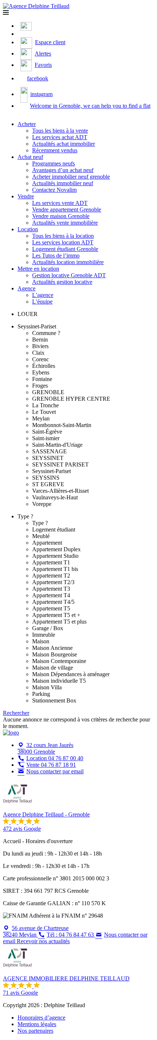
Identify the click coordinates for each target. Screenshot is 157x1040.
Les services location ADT (62, 242)
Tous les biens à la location (63, 236)
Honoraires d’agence (41, 1017)
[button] (6, 12)
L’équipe (42, 301)
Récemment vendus (54, 150)
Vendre (26, 196)
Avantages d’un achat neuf (62, 170)
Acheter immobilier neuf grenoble (71, 177)
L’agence (42, 295)
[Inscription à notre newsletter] (22, 34)
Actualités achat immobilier (63, 144)
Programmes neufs (53, 163)
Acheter (27, 124)
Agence (26, 288)
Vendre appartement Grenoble (66, 209)
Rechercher (16, 713)
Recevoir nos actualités (43, 941)
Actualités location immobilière (68, 262)
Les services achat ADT (59, 137)
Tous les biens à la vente (60, 130)
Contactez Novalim (54, 190)
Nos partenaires (35, 1031)
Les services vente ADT (60, 203)
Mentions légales (37, 1024)
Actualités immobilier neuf (62, 183)
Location (28, 229)
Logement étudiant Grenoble (65, 249)
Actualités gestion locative (62, 282)
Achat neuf (30, 157)
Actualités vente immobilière (65, 223)
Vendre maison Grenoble (60, 216)
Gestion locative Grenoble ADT (69, 275)
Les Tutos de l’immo (56, 255)
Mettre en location (38, 269)
